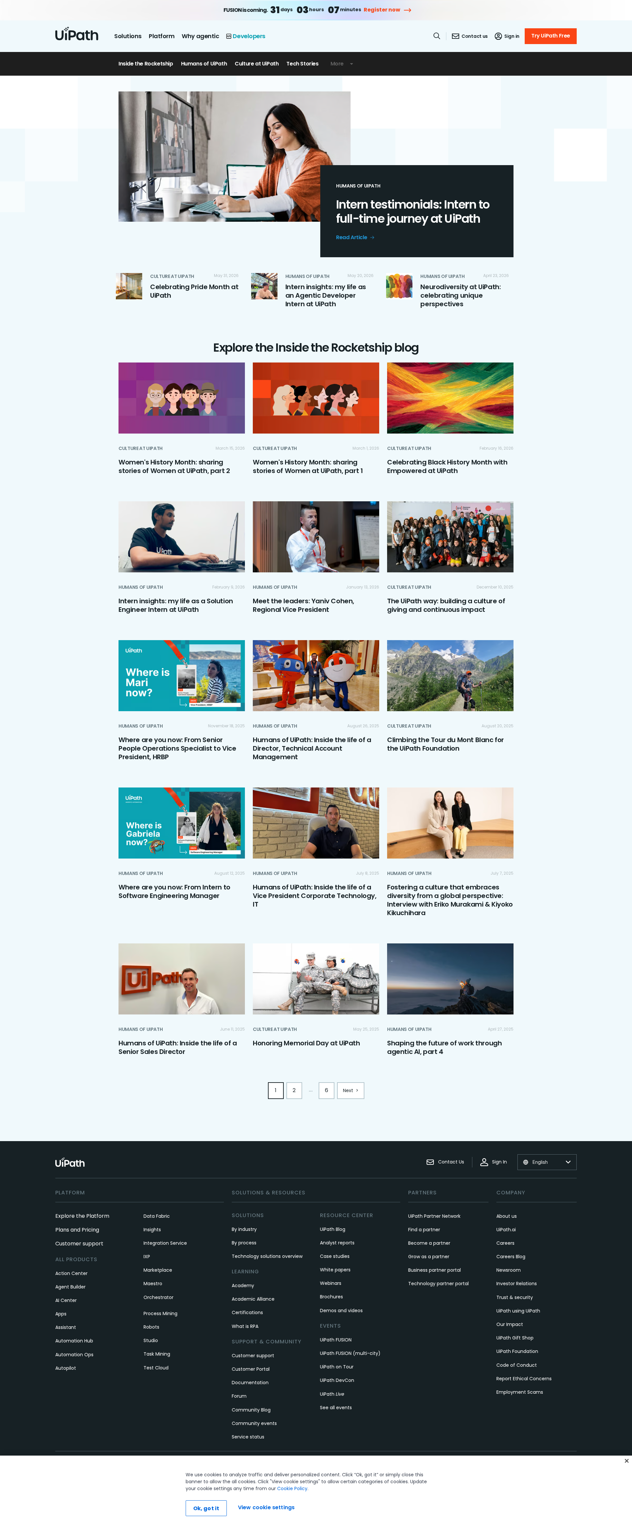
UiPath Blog (332, 1229)
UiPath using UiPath (518, 1311)
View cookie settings (266, 1507)
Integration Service (165, 1243)
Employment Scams (519, 1392)
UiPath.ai (506, 1229)
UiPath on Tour (337, 1366)
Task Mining (157, 1354)
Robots (151, 1327)
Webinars (330, 1283)
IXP (147, 1256)
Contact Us (451, 1162)
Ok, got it (206, 1508)
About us (506, 1216)
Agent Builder (70, 1287)
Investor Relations (516, 1283)
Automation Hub (74, 1340)
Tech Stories (302, 63)
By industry (244, 1229)
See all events (336, 1407)
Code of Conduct (516, 1365)
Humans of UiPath (204, 63)
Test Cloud (156, 1367)
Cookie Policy (292, 1488)
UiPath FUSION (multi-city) (350, 1353)
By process (244, 1242)
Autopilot (65, 1368)
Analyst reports (337, 1242)
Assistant (65, 1327)
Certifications (247, 1312)
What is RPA (245, 1326)
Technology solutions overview (267, 1256)
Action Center (71, 1273)
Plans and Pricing (77, 1230)
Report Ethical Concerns (524, 1378)
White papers (335, 1269)
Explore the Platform (82, 1216)
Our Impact (509, 1324)
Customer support (79, 1243)
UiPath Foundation (517, 1351)
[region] (316, 1490)
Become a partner (429, 1243)
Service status (248, 1437)
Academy (243, 1285)
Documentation (250, 1382)
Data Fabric (157, 1216)
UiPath (332, 1394)
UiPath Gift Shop (515, 1338)
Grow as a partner (428, 1256)
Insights (152, 1229)
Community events (254, 1423)
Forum (239, 1396)
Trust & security (514, 1297)
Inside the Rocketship (145, 63)
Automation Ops (74, 1354)
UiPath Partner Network (434, 1216)
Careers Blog (510, 1256)
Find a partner (424, 1229)
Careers (505, 1243)
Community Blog (251, 1410)
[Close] (627, 1461)
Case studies (335, 1256)
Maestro (153, 1283)
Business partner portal (434, 1270)
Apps (60, 1314)
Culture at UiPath (256, 63)
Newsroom (508, 1270)
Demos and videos (341, 1310)
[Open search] (437, 35)
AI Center (66, 1300)
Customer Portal (251, 1369)
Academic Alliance (253, 1299)
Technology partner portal (438, 1283)
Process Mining (160, 1313)
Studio (151, 1340)
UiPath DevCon (337, 1380)
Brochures (331, 1296)
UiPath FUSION (336, 1340)
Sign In (499, 1162)
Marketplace (158, 1270)
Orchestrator (158, 1297)
